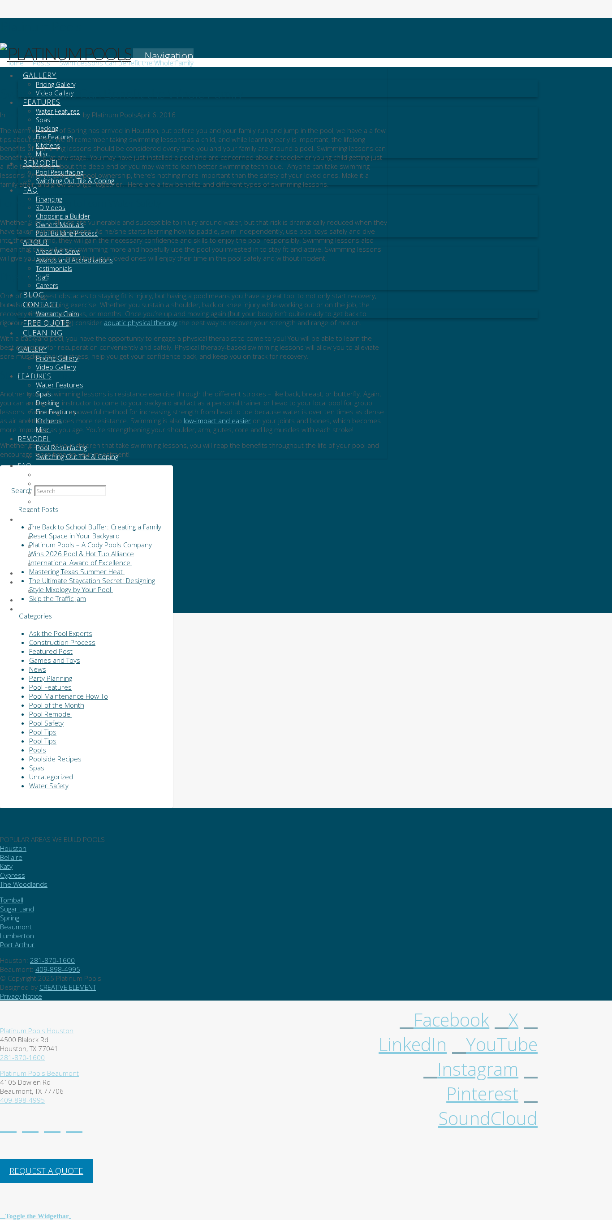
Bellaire (11, 857)
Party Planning (50, 678)
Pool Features (50, 687)
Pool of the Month (56, 704)
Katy (6, 866)
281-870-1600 (52, 960)
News (37, 669)
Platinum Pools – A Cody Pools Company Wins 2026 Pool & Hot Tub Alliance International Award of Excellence (90, 553)
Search (22, 490)
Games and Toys (54, 660)
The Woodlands (23, 884)
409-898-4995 (57, 969)
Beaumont (16, 926)
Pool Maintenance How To (68, 696)
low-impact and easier (217, 420)
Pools (37, 749)
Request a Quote (46, 1171)
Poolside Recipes (55, 758)
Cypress (12, 875)
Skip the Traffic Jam (57, 598)
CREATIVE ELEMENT (67, 987)
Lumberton (17, 935)
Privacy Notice (21, 996)
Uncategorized (51, 776)
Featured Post (29, 114)
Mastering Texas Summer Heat (77, 571)
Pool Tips (67, 114)
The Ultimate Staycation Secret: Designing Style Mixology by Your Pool (92, 585)
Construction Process (62, 642)
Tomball (11, 899)
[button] (163, 55)
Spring (9, 917)
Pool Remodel (50, 713)
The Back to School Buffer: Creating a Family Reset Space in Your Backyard (95, 531)
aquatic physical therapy (140, 322)
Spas (36, 767)
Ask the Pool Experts (60, 633)
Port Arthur (17, 944)
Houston (13, 848)
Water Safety (49, 785)
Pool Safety (46, 722)
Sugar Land (17, 908)
